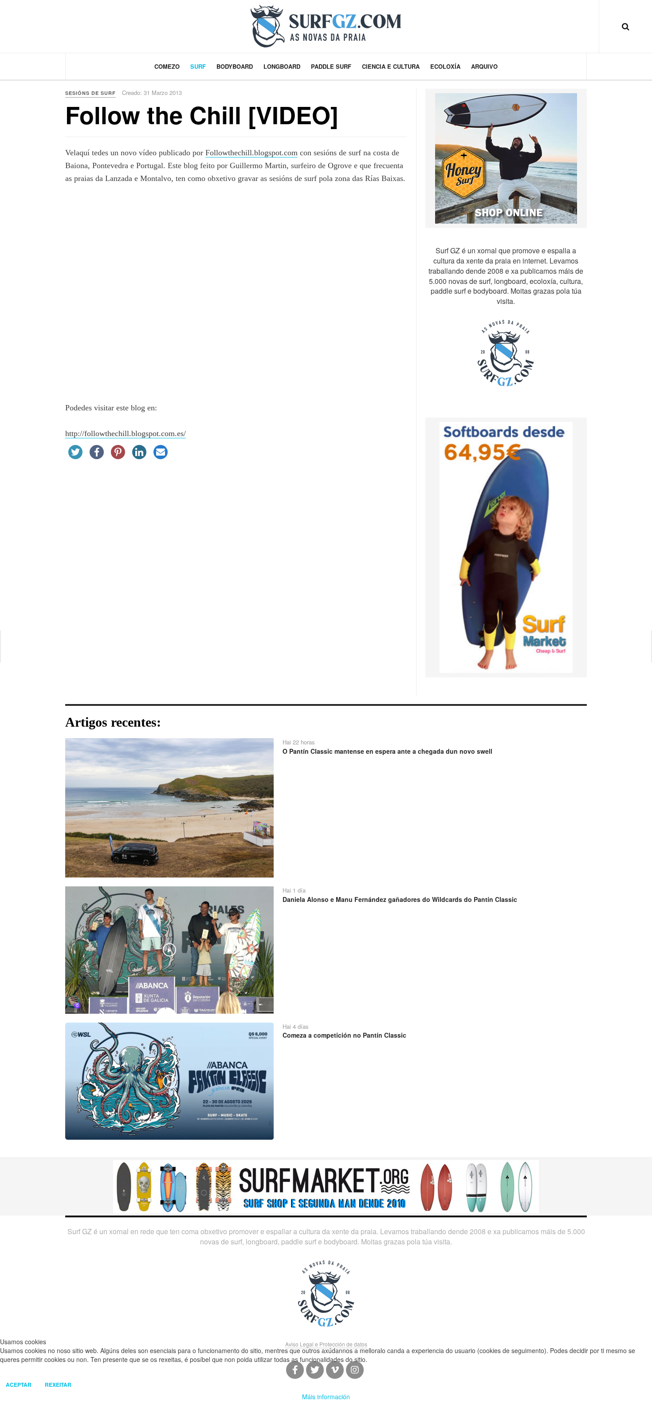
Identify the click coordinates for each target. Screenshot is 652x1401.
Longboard (281, 66)
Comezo (167, 66)
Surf (198, 66)
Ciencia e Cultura (391, 66)
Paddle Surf (331, 66)
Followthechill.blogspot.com (251, 152)
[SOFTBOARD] (506, 546)
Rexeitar (58, 1385)
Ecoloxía (445, 66)
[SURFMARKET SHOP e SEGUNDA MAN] (326, 1185)
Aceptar (18, 1385)
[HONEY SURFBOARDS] (506, 157)
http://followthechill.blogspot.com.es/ (125, 433)
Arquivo (484, 66)
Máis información (326, 1396)
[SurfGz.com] (326, 26)
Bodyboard (234, 66)
